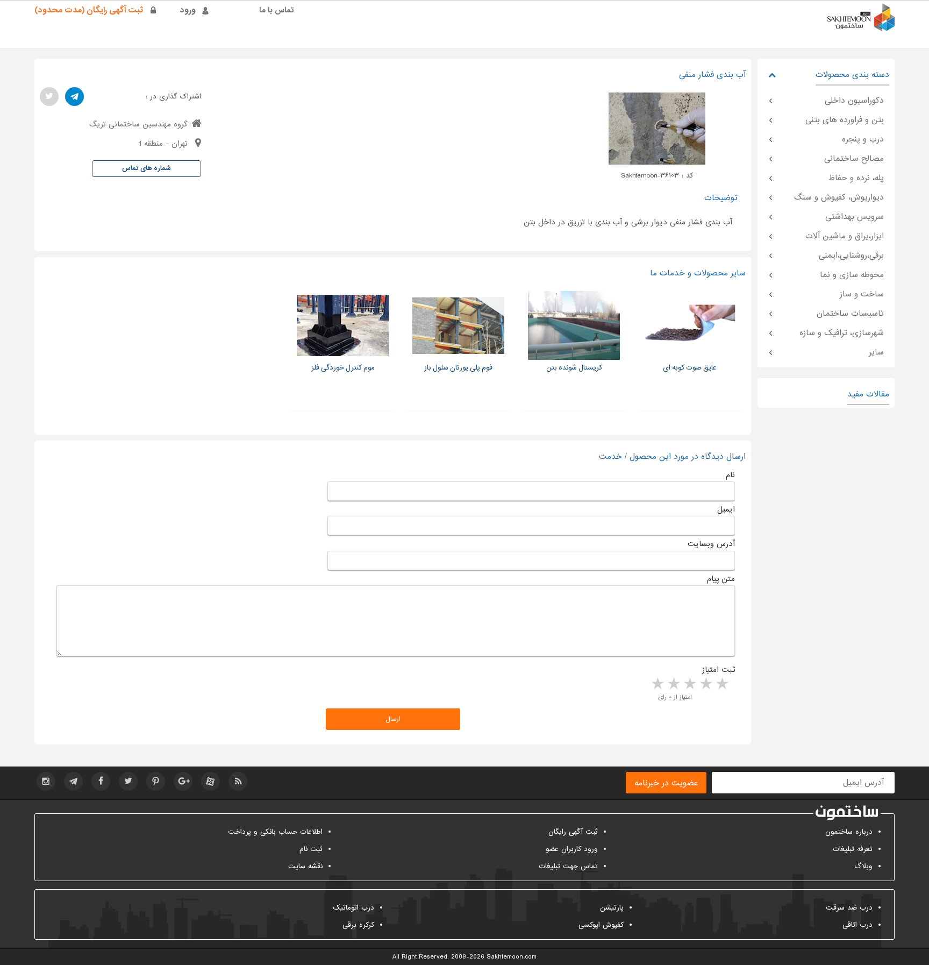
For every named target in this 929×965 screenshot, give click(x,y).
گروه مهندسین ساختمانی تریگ (138, 124)
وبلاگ (863, 866)
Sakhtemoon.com (512, 957)
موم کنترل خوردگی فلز (343, 368)
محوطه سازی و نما (852, 274)
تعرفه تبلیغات (853, 849)
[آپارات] (210, 781)
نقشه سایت (305, 866)
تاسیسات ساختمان (850, 313)
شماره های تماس (146, 168)
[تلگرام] (74, 96)
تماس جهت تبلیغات (568, 866)
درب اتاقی (857, 925)
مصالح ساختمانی (854, 158)
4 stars (673, 684)
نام (730, 475)
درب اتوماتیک (353, 908)
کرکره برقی (358, 925)
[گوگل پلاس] (183, 781)
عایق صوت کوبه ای (690, 368)
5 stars (657, 684)
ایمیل (726, 509)
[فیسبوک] (100, 781)
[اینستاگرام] (46, 781)
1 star (721, 684)
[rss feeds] (237, 781)
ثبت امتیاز (718, 670)
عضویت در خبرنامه (666, 783)
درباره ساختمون (849, 832)
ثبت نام (311, 849)
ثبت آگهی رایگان (573, 832)
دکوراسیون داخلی (854, 100)
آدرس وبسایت (711, 544)
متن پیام (721, 579)
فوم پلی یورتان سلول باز (458, 368)
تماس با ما (276, 10)
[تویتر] (49, 96)
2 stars (705, 684)
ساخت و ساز (862, 294)
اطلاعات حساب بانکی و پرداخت (275, 832)
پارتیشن (612, 908)
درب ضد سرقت (849, 908)
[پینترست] (155, 781)
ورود (188, 10)
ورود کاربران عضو (572, 849)
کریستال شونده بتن (574, 368)
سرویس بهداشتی (854, 216)
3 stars (689, 684)
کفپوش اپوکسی (601, 925)
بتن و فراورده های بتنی (844, 119)
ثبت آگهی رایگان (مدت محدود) (88, 10)
